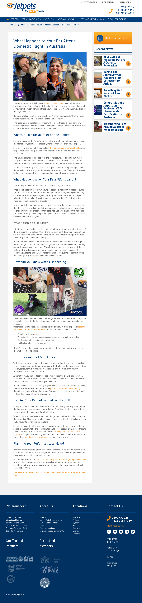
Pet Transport (18, 19)
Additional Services (65, 19)
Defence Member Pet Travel (16, 525)
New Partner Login (89, 2)
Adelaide (76, 528)
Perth (75, 525)
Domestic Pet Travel (14, 517)
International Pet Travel (15, 520)
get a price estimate (77, 459)
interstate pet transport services (50, 459)
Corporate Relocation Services (17, 528)
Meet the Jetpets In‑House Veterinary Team (68, 472)
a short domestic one (53, 103)
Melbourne (77, 520)
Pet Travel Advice (88, 19)
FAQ (102, 19)
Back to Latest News (116, 37)
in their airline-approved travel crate (63, 148)
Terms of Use (112, 563)
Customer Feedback (47, 528)
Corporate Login (127, 2)
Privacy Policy (112, 565)
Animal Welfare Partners (49, 523)
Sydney (76, 523)
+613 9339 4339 (124, 13)
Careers (42, 525)
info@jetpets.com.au (115, 526)
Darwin (76, 531)
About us (47, 19)
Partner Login (108, 2)
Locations (34, 19)
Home (10, 24)
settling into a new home (36, 437)
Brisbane (76, 517)
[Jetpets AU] (25, 7)
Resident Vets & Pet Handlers (51, 520)
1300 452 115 (125, 10)
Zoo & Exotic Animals (14, 531)
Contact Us (120, 19)
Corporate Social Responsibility (52, 531)
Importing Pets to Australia (16, 523)
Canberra (76, 533)
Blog (110, 19)
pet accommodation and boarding (65, 388)
